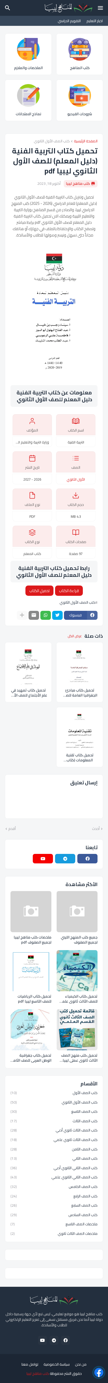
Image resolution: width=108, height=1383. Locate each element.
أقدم (12, 828)
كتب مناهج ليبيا (37, 1373)
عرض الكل (75, 636)
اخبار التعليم (95, 20)
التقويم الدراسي (69, 20)
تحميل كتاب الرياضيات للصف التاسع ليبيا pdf (34, 999)
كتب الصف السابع (54, 1205)
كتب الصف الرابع (54, 1196)
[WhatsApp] (45, 615)
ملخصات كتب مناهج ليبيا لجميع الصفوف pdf (32, 940)
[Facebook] (99, 1372)
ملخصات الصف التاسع (54, 1224)
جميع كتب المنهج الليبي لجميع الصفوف (79, 940)
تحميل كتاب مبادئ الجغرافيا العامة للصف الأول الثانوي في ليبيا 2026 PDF (79, 693)
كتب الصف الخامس (54, 1186)
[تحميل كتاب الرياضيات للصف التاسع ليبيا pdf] (30, 970)
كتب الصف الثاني (54, 1158)
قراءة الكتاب (69, 590)
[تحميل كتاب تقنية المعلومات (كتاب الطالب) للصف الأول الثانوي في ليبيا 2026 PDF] (80, 730)
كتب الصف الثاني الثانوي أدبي (54, 1167)
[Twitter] (57, 615)
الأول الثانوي (76, 479)
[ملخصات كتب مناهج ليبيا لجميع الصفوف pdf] (30, 911)
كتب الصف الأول (54, 1093)
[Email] (34, 615)
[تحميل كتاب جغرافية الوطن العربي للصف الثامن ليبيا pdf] (30, 1029)
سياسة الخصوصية (57, 1364)
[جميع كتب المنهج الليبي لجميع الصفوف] (77, 911)
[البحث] (7, 7)
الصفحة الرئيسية (86, 141)
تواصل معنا (29, 1364)
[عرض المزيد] (22, 615)
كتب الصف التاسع (54, 1111)
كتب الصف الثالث (54, 1121)
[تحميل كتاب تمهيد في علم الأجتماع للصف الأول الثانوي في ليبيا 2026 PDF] (28, 666)
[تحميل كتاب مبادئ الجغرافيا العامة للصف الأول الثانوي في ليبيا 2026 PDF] (80, 666)
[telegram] (65, 858)
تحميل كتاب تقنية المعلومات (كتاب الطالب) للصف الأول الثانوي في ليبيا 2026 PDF (79, 758)
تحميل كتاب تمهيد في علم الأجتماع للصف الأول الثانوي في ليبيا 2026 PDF (28, 693)
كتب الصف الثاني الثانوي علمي (54, 1177)
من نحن (81, 1364)
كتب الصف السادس (54, 1214)
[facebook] (87, 858)
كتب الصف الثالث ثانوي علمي (54, 1139)
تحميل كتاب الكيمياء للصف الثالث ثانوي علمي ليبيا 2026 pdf (78, 999)
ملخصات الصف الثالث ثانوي (54, 1233)
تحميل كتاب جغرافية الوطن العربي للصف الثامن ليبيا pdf (31, 1058)
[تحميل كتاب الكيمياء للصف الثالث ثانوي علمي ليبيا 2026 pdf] (77, 970)
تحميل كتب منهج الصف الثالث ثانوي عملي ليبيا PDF (79, 1058)
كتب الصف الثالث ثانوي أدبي (54, 1130)
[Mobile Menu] (100, 7)
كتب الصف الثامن (54, 1149)
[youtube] (43, 858)
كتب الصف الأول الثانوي (52, 141)
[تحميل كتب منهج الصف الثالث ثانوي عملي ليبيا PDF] (77, 1029)
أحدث (96, 828)
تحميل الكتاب (39, 590)
